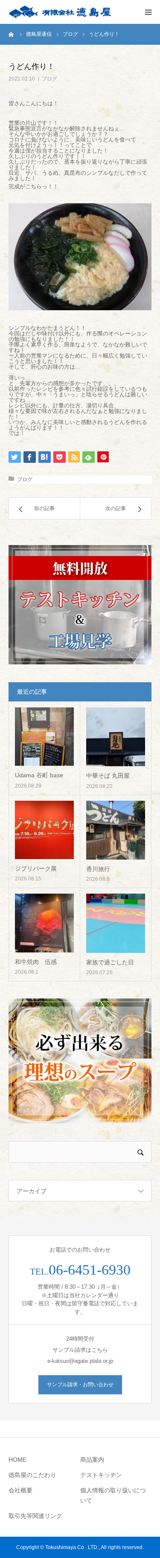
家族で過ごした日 (110, 962)
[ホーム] (12, 34)
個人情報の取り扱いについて (113, 1495)
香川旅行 (98, 869)
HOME (17, 1459)
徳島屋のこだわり (32, 1474)
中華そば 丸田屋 (108, 775)
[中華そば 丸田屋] (115, 737)
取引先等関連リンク (35, 1515)
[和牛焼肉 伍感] (44, 923)
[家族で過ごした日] (115, 923)
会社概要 (20, 1490)
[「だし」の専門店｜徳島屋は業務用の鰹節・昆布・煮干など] (60, 12)
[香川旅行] (115, 830)
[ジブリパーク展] (44, 830)
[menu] (148, 12)
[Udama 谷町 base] (44, 736)
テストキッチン (101, 1474)
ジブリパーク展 (36, 868)
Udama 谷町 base (39, 775)
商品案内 (92, 1459)
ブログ (49, 79)
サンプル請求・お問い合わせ (80, 1385)
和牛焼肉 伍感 (36, 961)
